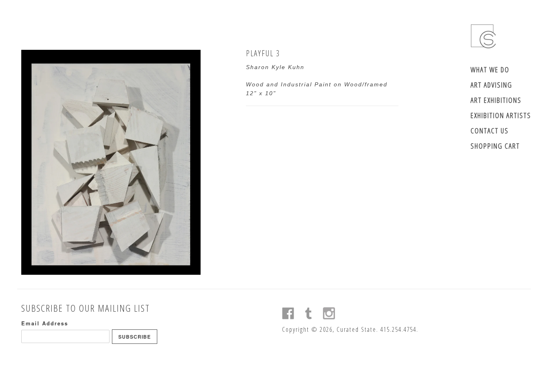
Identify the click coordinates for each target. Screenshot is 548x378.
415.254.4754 (398, 329)
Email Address (44, 323)
